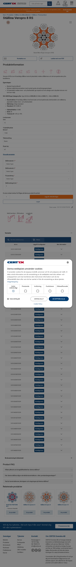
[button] (13, 299)
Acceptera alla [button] (59, 299)
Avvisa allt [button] (39, 299)
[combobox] (68, 262)
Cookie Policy (38, 304)
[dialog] (38, 283)
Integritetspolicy (12, 282)
